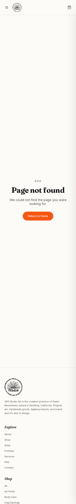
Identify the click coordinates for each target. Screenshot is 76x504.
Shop (7, 439)
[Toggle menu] (6, 7)
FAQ (6, 461)
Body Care (10, 496)
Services (9, 456)
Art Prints (9, 491)
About (7, 434)
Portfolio (9, 450)
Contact (9, 467)
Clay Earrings (12, 502)
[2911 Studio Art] (17, 7)
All (5, 485)
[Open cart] (69, 7)
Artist (7, 445)
